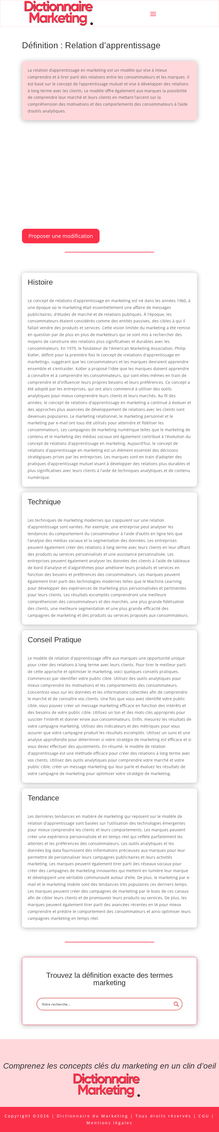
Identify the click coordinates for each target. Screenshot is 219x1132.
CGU (204, 1116)
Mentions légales (109, 1122)
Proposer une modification (61, 235)
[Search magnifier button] (176, 1004)
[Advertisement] (109, 169)
